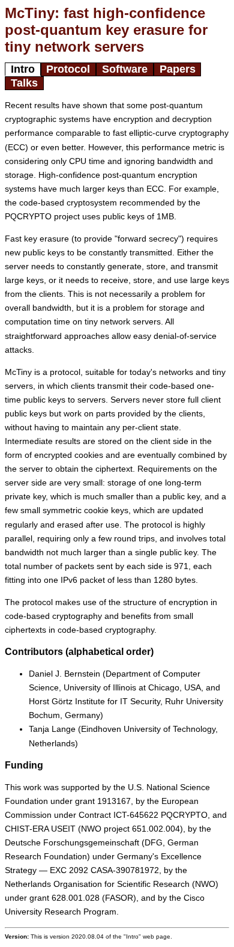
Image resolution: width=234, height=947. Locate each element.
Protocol (68, 69)
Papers (178, 69)
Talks (24, 83)
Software (125, 69)
